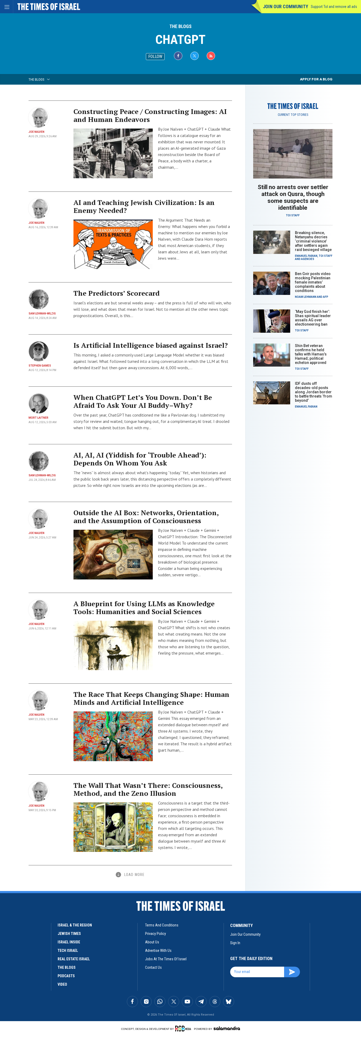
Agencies (307, 259)
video (62, 984)
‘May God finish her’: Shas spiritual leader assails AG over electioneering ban (313, 317)
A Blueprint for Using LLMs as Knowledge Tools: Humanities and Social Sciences (144, 607)
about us (152, 942)
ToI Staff (293, 215)
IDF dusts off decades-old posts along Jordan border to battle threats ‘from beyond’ (313, 392)
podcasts (66, 976)
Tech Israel (68, 950)
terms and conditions (161, 925)
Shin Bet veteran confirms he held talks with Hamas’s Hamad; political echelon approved (311, 354)
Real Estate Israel (74, 959)
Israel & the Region (75, 925)
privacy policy (155, 933)
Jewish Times (69, 933)
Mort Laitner (38, 417)
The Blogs (180, 26)
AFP (325, 296)
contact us (153, 967)
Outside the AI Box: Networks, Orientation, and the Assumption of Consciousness (146, 516)
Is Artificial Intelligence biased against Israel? (150, 345)
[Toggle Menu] (6, 6)
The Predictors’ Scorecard (116, 293)
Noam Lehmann (305, 296)
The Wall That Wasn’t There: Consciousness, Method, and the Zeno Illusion (148, 789)
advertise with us (158, 950)
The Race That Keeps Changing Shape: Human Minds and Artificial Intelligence (151, 698)
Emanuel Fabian (306, 255)
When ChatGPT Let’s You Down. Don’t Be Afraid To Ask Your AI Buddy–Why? (142, 401)
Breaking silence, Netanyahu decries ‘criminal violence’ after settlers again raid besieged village (313, 241)
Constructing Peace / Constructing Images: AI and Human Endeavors (150, 115)
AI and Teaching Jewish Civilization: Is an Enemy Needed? (144, 206)
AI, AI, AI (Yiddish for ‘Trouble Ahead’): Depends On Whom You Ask (139, 458)
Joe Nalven (36, 131)
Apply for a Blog (316, 79)
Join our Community (285, 6)
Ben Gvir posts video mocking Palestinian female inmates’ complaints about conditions (313, 282)
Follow (155, 56)
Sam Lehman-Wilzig (42, 313)
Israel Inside (69, 942)
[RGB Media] (184, 1028)
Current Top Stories (293, 115)
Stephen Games (40, 365)
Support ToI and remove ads (334, 6)
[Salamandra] (227, 1028)
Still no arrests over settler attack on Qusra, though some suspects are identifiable (293, 197)
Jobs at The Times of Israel (166, 959)
